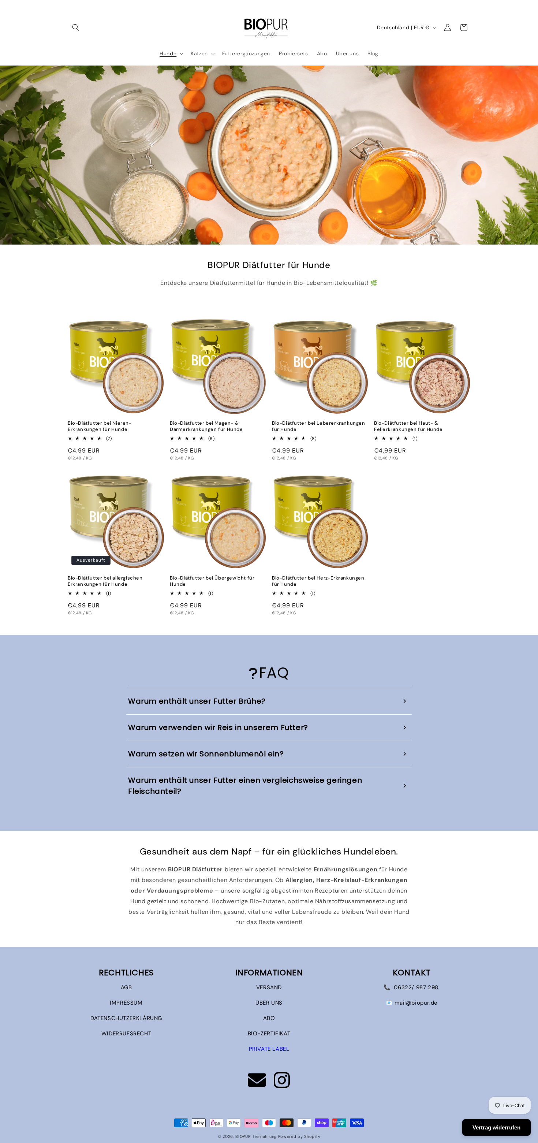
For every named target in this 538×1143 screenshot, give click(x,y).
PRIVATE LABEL (269, 1049)
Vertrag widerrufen (496, 1127)
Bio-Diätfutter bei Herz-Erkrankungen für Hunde (318, 581)
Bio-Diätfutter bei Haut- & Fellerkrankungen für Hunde (408, 426)
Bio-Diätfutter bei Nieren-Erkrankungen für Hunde (100, 426)
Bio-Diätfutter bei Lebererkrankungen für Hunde (318, 426)
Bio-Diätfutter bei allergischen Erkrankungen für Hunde (105, 581)
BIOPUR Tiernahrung (256, 1136)
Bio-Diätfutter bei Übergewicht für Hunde (212, 581)
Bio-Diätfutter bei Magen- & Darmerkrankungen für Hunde (206, 426)
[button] (76, 27)
